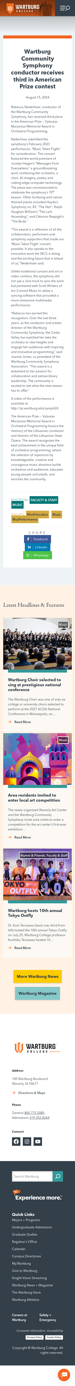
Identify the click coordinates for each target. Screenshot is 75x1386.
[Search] (58, 1176)
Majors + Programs (26, 1220)
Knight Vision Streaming (29, 1278)
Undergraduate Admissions (32, 1227)
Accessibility (55, 1330)
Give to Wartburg (24, 1271)
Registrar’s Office (24, 1242)
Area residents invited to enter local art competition (34, 797)
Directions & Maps (31, 1093)
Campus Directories (26, 1256)
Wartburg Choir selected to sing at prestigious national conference (34, 684)
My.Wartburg (21, 1263)
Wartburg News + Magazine (32, 1285)
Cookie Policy (54, 1337)
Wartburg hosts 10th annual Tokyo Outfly (35, 913)
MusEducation (37, 514)
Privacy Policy (34, 1337)
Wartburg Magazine (37, 993)
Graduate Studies (24, 1234)
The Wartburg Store (26, 1292)
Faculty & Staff (44, 500)
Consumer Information (31, 1330)
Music (17, 505)
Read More (22, 722)
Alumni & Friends (32, 855)
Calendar (19, 1249)
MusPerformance (24, 519)
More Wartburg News (37, 976)
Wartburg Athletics (25, 1300)
